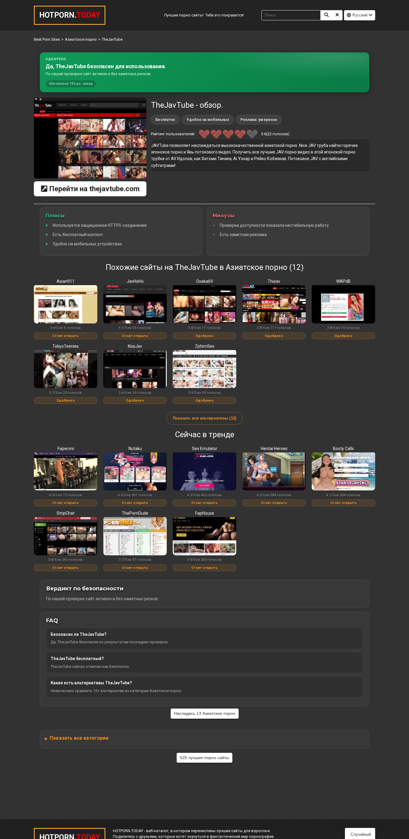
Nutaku (135, 448)
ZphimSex (204, 346)
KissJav (135, 346)
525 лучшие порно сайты (204, 757)
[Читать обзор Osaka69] (204, 304)
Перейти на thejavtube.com (93, 189)
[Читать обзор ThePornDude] (135, 536)
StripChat (66, 513)
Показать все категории (79, 738)
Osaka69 (204, 281)
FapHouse (204, 513)
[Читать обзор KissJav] (135, 369)
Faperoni (65, 448)
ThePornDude (135, 513)
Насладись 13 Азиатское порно (204, 713)
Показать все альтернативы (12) (205, 418)
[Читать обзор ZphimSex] (204, 369)
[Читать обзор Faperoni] (65, 471)
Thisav (274, 281)
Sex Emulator (204, 448)
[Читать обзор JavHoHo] (135, 304)
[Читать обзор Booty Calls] (343, 471)
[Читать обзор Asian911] (65, 304)
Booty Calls (343, 448)
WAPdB (343, 281)
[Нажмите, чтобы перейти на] (90, 138)
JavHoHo (135, 281)
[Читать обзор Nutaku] (135, 471)
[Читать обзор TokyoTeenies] (65, 369)
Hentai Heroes (274, 448)
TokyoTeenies (65, 346)
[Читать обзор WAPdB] (343, 304)
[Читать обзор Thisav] (274, 304)
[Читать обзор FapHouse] (204, 536)
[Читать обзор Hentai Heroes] (274, 471)
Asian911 (66, 281)
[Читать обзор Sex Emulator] (204, 471)
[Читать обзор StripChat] (65, 536)
